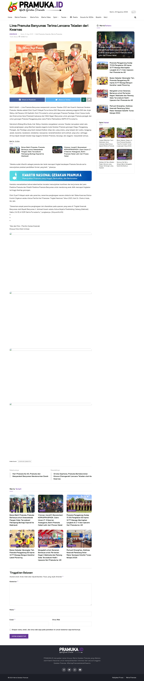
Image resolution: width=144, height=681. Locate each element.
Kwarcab (122, 136)
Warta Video (46, 17)
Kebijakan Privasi (117, 677)
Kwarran (71, 510)
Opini (55, 17)
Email (12, 620)
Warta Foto (34, 17)
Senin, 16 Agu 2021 (27, 34)
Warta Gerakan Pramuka (20, 677)
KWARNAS (13, 34)
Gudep (42, 510)
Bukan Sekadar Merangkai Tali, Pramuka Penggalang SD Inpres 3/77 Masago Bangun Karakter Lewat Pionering (22, 554)
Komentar (14, 581)
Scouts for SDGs (86, 17)
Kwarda (48, 34)
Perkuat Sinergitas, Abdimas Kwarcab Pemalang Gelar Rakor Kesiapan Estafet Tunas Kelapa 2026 (79, 554)
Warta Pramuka (20, 17)
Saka (13, 510)
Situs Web (56, 620)
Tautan (63, 17)
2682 (22, 37)
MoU (105, 17)
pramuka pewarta (25, 461)
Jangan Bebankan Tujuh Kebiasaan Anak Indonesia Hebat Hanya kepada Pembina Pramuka (106, 143)
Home (10, 17)
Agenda (104, 158)
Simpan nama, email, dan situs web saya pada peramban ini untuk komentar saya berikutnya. (46, 630)
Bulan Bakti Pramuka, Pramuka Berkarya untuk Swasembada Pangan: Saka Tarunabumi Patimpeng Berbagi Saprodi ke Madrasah (33, 151)
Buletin (98, 17)
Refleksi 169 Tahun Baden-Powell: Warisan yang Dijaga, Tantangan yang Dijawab (106, 165)
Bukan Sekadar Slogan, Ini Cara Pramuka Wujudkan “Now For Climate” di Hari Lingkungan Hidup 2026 (124, 143)
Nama (12, 610)
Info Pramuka (40, 34)
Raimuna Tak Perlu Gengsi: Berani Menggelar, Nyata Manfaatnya (124, 164)
